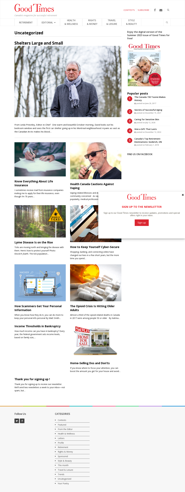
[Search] (167, 22)
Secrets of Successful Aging (148, 109)
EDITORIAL (47, 22)
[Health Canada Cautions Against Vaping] (95, 160)
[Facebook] (154, 10)
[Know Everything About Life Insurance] (40, 159)
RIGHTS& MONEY (92, 22)
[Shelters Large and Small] (67, 81)
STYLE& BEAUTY (131, 22)
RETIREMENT (26, 22)
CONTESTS (129, 10)
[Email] (160, 10)
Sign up (142, 222)
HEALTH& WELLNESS (71, 22)
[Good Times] (34, 11)
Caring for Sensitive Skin (146, 119)
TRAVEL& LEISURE (111, 22)
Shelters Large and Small (38, 43)
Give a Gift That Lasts (145, 129)
